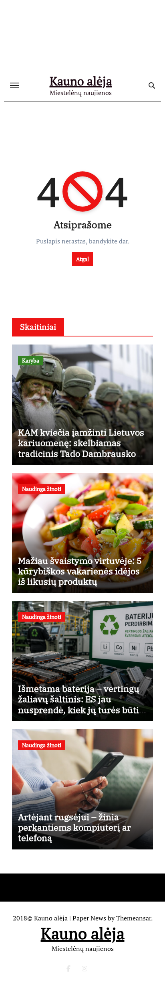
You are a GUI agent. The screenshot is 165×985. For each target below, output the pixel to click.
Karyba (30, 360)
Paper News (89, 918)
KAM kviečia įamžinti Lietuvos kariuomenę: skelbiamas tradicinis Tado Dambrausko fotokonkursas (81, 448)
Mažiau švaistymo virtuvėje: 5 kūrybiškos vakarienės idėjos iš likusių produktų (80, 571)
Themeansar (133, 918)
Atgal (82, 259)
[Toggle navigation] (14, 85)
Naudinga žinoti (41, 488)
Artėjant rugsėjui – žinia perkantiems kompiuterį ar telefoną (74, 827)
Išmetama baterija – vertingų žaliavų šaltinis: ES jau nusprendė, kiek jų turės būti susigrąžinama (78, 704)
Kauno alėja (81, 81)
